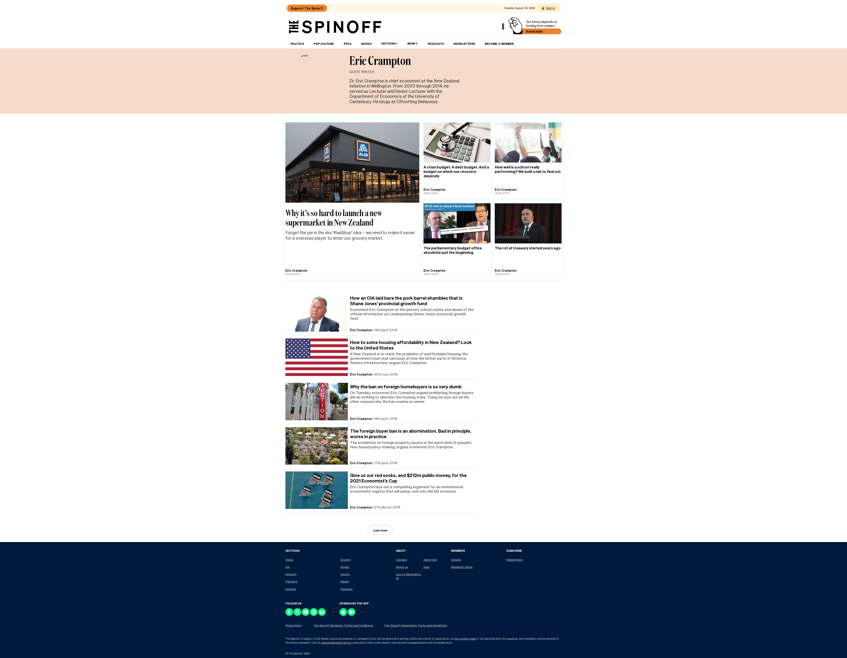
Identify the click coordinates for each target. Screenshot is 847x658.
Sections (388, 43)
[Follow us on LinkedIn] (322, 615)
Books (366, 43)
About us (402, 567)
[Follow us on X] (298, 615)
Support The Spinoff (307, 8)
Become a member (499, 43)
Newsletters (464, 43)
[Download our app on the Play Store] (352, 615)
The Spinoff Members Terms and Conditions (343, 625)
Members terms (462, 567)
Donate (456, 559)
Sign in (550, 8)
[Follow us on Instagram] (314, 615)
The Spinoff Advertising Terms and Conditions (415, 625)
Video (289, 559)
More (411, 43)
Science (290, 589)
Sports (345, 574)
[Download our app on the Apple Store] (343, 615)
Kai (287, 567)
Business (347, 589)
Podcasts (436, 43)
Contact (401, 559)
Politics (297, 43)
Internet (290, 574)
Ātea (348, 43)
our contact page (465, 638)
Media (345, 581)
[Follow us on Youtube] (306, 615)
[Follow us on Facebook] (289, 615)
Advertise (430, 559)
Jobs (427, 567)
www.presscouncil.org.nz (336, 642)
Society (346, 559)
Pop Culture (324, 43)
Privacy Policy (293, 625)
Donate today (534, 31)
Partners (291, 581)
